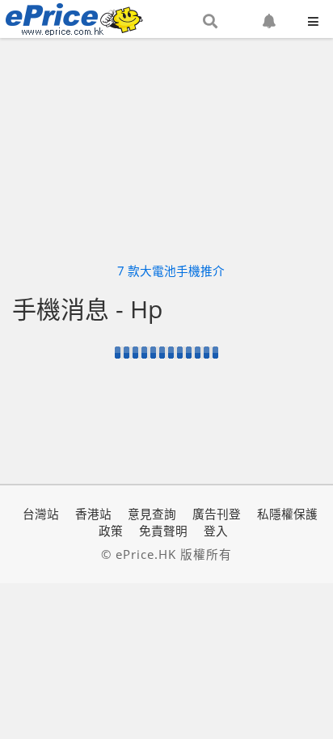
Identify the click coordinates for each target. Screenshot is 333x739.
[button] (210, 21)
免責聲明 (163, 531)
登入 (216, 531)
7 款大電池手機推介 (171, 270)
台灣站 (41, 514)
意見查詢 (152, 514)
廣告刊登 (216, 514)
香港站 (93, 514)
